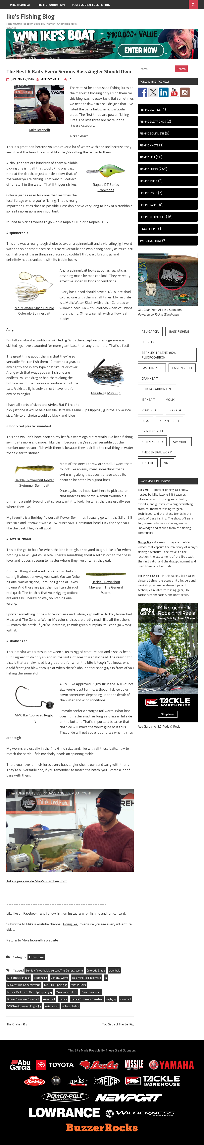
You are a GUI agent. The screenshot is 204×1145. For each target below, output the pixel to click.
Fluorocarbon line (157, 389)
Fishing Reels (148, 181)
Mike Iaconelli (20, 5)
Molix (170, 399)
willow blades (70, 1006)
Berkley (148, 342)
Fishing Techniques (152, 217)
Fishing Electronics (153, 121)
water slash (52, 1006)
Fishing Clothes (150, 109)
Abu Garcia (150, 331)
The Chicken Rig (16, 1024)
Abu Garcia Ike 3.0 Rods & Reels (159, 726)
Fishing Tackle (149, 205)
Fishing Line (147, 157)
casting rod (182, 367)
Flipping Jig (40, 977)
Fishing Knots (149, 145)
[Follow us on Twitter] (153, 92)
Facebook (30, 913)
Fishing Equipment (152, 133)
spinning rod (152, 441)
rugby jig (111, 999)
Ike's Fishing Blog (30, 16)
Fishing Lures (36, 957)
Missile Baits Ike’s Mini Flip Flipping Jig (29, 992)
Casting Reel (152, 367)
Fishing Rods (148, 193)
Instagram (76, 913)
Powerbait (49, 999)
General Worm (59, 977)
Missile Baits (78, 985)
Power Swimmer (91, 992)
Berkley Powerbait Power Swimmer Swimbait (34, 482)
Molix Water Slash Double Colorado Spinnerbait (34, 310)
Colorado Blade (96, 970)
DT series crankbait (18, 977)
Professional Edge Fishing (91, 5)
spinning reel (153, 431)
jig (106, 977)
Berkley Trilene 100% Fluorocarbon (159, 355)
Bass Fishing (179, 331)
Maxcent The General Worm (23, 985)
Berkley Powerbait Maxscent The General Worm (106, 587)
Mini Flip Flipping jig (55, 985)
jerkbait (148, 399)
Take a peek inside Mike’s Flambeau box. (36, 881)
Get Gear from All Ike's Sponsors (160, 309)
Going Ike (70, 924)
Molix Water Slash (66, 992)
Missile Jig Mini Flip (106, 393)
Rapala (63, 999)
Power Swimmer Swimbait (23, 999)
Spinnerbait (169, 420)
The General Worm (157, 452)
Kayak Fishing (148, 229)
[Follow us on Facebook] (142, 92)
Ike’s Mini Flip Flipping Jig (86, 977)
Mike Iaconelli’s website (40, 940)
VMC (167, 462)
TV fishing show (150, 241)
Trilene (148, 462)
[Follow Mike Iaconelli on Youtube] (174, 92)
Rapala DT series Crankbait (87, 999)
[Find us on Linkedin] (164, 92)
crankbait (114, 970)
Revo (145, 420)
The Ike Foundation (51, 5)
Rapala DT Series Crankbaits (106, 187)
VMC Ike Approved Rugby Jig (34, 717)
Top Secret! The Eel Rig (118, 1024)
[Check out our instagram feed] (185, 92)
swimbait (125, 999)
